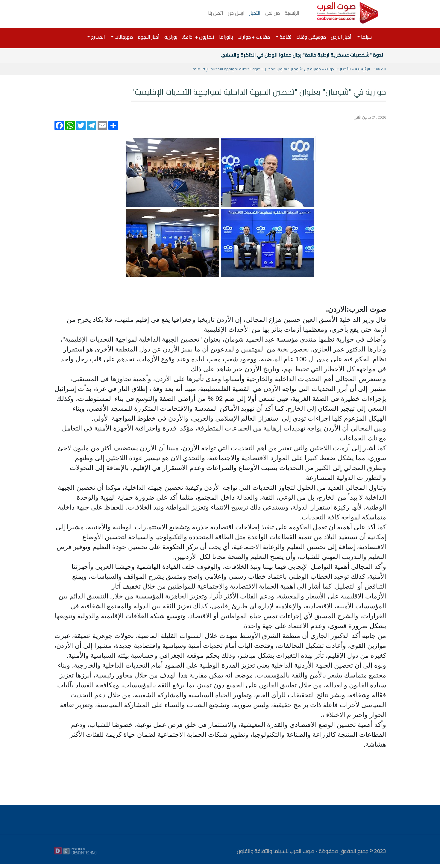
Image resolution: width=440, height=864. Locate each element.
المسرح (97, 36)
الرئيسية (292, 12)
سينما (366, 36)
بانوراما (226, 36)
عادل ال (375, 54)
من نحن (272, 12)
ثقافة (285, 36)
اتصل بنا (215, 12)
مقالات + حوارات (254, 36)
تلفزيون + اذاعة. (198, 36)
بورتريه (170, 36)
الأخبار (254, 12)
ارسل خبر (236, 12)
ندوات (330, 68)
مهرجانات (123, 36)
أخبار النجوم (149, 36)
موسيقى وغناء (311, 36)
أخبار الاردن (341, 36)
